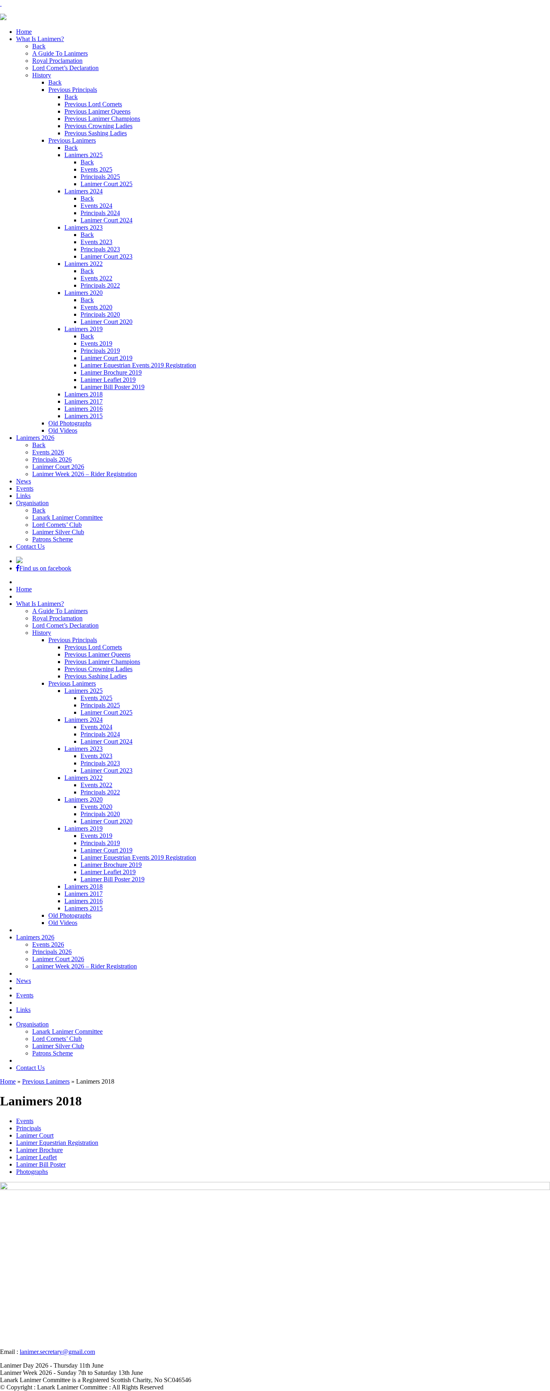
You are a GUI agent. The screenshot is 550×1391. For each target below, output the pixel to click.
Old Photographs (69, 423)
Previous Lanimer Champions (102, 118)
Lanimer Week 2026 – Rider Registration (84, 474)
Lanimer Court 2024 (106, 220)
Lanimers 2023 (83, 227)
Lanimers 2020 (83, 292)
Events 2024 (96, 205)
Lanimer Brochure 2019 (111, 372)
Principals (28, 1128)
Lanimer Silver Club (58, 532)
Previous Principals (72, 89)
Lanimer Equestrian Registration (57, 1142)
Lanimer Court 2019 (106, 357)
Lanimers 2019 (83, 328)
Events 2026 (48, 452)
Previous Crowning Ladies (98, 125)
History (41, 75)
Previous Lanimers (72, 140)
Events (24, 488)
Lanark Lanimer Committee (67, 517)
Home (24, 31)
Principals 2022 (100, 285)
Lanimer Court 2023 (106, 256)
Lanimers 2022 (83, 263)
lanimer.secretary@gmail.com (57, 1351)
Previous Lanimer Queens (97, 111)
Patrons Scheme (52, 539)
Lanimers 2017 (83, 401)
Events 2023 (96, 241)
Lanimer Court (35, 1135)
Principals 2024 (100, 212)
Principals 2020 (100, 314)
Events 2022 (96, 278)
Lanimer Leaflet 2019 (108, 379)
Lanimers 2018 (83, 394)
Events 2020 (96, 307)
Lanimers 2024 (83, 191)
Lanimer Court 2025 (106, 183)
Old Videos (62, 430)
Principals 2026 (52, 459)
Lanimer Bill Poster (41, 1164)
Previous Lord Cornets (93, 104)
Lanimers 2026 (35, 437)
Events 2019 (96, 343)
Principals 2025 (100, 176)
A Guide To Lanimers (60, 53)
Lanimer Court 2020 (106, 321)
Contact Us (30, 546)
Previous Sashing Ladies (95, 133)
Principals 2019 (100, 350)
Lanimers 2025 (83, 154)
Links (23, 495)
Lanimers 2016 (83, 408)
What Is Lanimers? (40, 38)
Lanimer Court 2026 (58, 466)
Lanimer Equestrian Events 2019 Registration (138, 365)
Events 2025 (96, 169)
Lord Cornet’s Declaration (65, 67)
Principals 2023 (100, 249)
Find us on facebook (45, 568)
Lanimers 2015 (83, 416)
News (23, 481)
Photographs (32, 1171)
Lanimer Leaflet (36, 1157)
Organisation (32, 503)
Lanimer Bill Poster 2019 (113, 387)
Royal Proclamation (57, 60)
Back (38, 46)
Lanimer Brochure (39, 1149)
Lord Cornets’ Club (57, 524)
